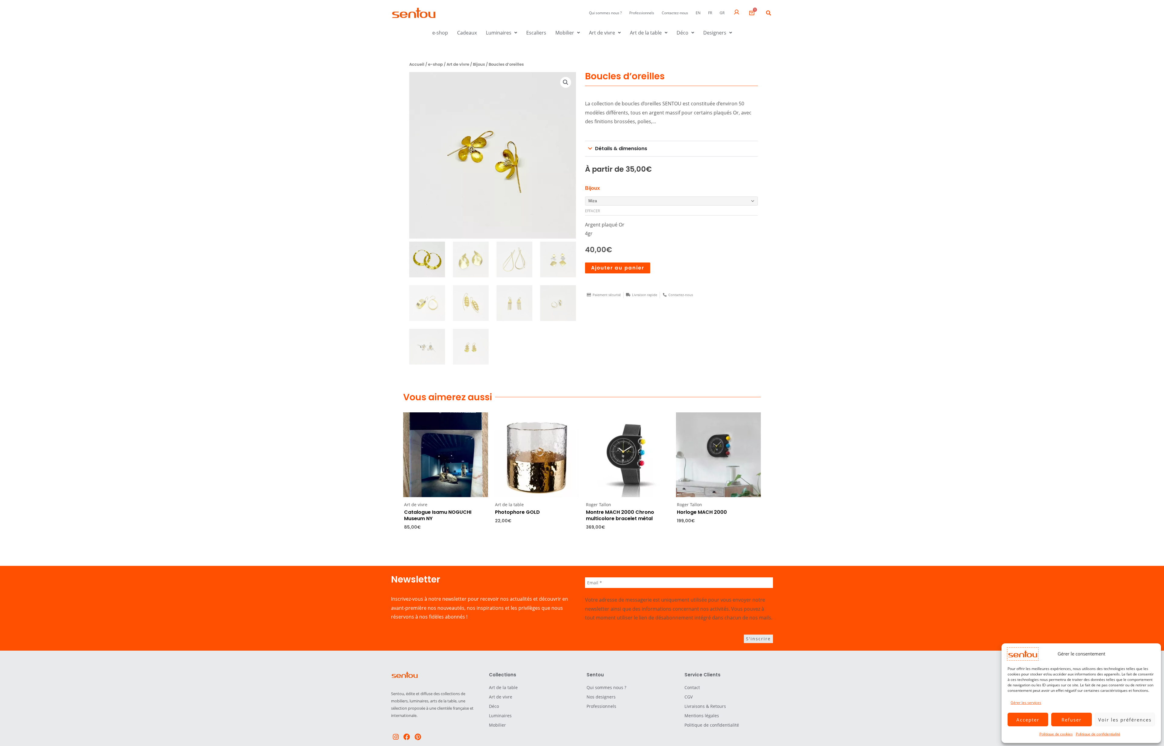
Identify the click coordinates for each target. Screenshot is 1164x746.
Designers (714, 32)
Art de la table (646, 32)
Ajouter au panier (617, 267)
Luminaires (498, 32)
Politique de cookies (1056, 734)
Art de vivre (602, 32)
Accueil (416, 64)
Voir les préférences (1125, 720)
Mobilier (564, 32)
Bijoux (479, 64)
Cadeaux (467, 32)
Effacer (592, 210)
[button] (768, 13)
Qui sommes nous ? (605, 12)
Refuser (1072, 720)
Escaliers (536, 32)
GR (722, 12)
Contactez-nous (675, 12)
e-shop (440, 32)
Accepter (1027, 720)
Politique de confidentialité (1098, 734)
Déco (682, 32)
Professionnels (641, 12)
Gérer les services (1026, 702)
